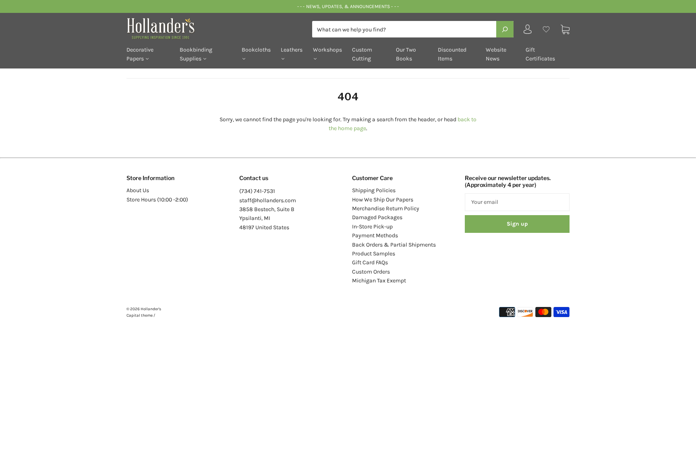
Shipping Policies (374, 190)
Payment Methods (375, 235)
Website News (496, 54)
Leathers (291, 49)
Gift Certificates (540, 54)
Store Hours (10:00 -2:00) (157, 199)
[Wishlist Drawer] (546, 29)
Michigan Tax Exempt (379, 280)
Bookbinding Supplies (196, 54)
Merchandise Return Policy (385, 208)
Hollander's (151, 309)
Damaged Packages (377, 217)
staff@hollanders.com (267, 200)
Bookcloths (256, 49)
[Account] (528, 31)
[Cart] (565, 29)
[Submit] (505, 29)
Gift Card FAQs (370, 262)
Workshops (327, 49)
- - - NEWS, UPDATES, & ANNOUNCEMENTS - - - (347, 6)
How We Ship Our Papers (382, 199)
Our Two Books (406, 54)
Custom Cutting (362, 54)
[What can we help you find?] (413, 29)
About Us (137, 190)
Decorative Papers (139, 54)
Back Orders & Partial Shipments (394, 244)
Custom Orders (371, 271)
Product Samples (373, 253)
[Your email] (517, 202)
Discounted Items (452, 54)
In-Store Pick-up (372, 226)
